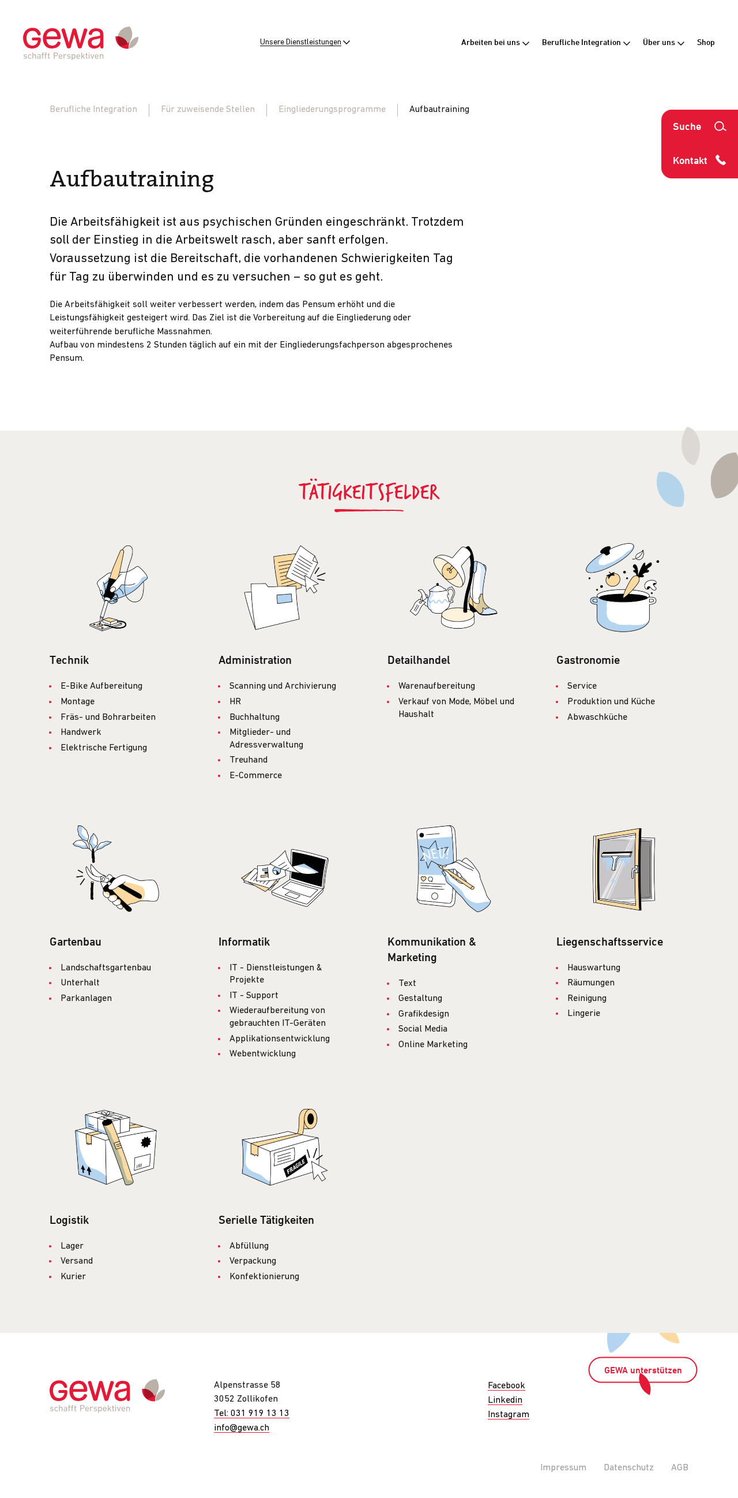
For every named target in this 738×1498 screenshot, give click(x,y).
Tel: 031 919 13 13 (251, 1413)
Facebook (506, 1386)
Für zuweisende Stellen (208, 109)
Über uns (660, 43)
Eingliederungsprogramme (332, 109)
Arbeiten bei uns (491, 43)
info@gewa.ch (241, 1428)
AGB (679, 1468)
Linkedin (505, 1400)
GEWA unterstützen (643, 1371)
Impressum (563, 1468)
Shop (706, 43)
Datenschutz (629, 1468)
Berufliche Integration (582, 43)
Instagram (508, 1414)
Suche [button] (687, 127)
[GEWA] (80, 44)
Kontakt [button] (690, 161)
